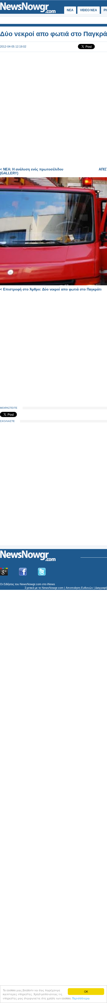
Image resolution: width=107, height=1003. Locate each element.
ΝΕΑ (70, 10)
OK (86, 991)
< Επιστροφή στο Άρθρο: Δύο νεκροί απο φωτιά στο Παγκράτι (51, 289)
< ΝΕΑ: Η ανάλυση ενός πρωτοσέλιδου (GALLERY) (31, 171)
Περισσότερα (81, 998)
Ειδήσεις (9, 584)
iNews (51, 584)
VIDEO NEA (88, 10)
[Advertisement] (39, 504)
